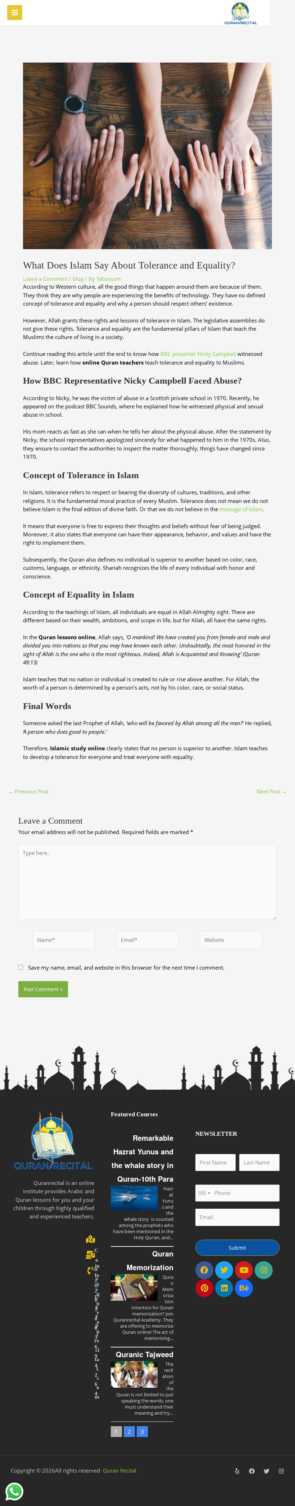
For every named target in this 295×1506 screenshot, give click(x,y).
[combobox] (204, 1193)
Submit (237, 1247)
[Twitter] (266, 1471)
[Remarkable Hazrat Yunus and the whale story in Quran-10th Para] (134, 1198)
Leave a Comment (45, 278)
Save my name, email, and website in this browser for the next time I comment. (126, 967)
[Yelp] (237, 1471)
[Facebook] (252, 1471)
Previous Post (28, 791)
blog (78, 278)
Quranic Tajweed (144, 1354)
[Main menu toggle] (14, 12)
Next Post (272, 791)
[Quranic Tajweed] (134, 1374)
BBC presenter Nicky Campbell (198, 353)
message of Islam (240, 509)
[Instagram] (281, 1471)
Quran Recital (119, 1470)
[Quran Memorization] (134, 1287)
